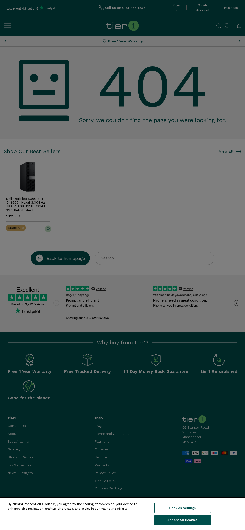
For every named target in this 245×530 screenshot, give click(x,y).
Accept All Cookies (182, 520)
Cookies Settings (182, 508)
